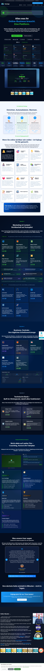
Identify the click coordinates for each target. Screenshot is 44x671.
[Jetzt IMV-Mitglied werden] (38, 628)
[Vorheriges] (6, 560)
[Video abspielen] (22, 78)
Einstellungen (11, 669)
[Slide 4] (21, 572)
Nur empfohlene (4, 669)
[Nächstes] (37, 560)
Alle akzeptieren (17, 669)
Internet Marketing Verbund (20, 0)
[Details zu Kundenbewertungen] (38, 636)
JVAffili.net (37, 0)
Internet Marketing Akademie (30, 0)
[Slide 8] (24, 572)
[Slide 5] (22, 572)
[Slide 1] (19, 572)
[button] (22, 78)
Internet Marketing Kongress (10, 0)
